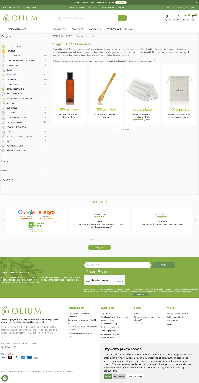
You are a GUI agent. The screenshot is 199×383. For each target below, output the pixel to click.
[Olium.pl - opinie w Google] (27, 215)
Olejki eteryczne (13, 56)
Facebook (180, 7)
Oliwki (9, 70)
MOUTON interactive (65, 371)
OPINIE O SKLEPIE (114, 29)
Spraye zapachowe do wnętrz (19, 136)
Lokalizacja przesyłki (109, 330)
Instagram (190, 7)
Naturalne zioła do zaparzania (20, 98)
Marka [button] (4, 161)
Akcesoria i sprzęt (14, 122)
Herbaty (10, 132)
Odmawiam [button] (119, 376)
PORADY (128, 29)
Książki (9, 141)
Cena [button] (4, 170)
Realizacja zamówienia (110, 327)
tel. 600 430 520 (8, 7)
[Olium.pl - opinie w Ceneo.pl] (37, 227)
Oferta (169, 324)
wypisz (104, 272)
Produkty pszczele (15, 94)
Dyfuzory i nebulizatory (17, 117)
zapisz (92, 272)
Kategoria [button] (6, 36)
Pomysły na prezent (15, 146)
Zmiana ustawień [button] (135, 376)
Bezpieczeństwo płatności (178, 313)
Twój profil (105, 313)
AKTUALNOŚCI (95, 29)
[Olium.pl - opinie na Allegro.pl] (47, 215)
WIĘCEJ (120, 2)
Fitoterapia (11, 79)
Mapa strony (172, 320)
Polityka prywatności (175, 317)
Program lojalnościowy (17, 150)
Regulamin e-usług (109, 323)
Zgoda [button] (108, 376)
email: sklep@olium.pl (26, 7)
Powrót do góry (127, 129)
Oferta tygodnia (14, 46)
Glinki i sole (12, 108)
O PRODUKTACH (59, 29)
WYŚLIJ (163, 265)
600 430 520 (9, 347)
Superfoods (12, 103)
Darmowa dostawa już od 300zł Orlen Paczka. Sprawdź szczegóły (97, 7)
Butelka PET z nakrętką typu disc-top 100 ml (69, 115)
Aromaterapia (13, 75)
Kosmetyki (11, 113)
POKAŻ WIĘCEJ (141, 295)
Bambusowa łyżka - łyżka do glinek (106, 115)
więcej (97, 247)
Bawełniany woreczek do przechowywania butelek (179, 115)
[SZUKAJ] (122, 18)
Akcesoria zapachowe (16, 127)
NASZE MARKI (77, 29)
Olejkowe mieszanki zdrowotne (20, 60)
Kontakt (137, 313)
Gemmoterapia (13, 84)
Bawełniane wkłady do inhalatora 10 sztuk (142, 115)
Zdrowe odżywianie (15, 89)
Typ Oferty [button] (7, 179)
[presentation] (4, 221)
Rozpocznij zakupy (17, 29)
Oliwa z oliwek (13, 65)
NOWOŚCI (11, 51)
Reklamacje (138, 323)
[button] (167, 18)
